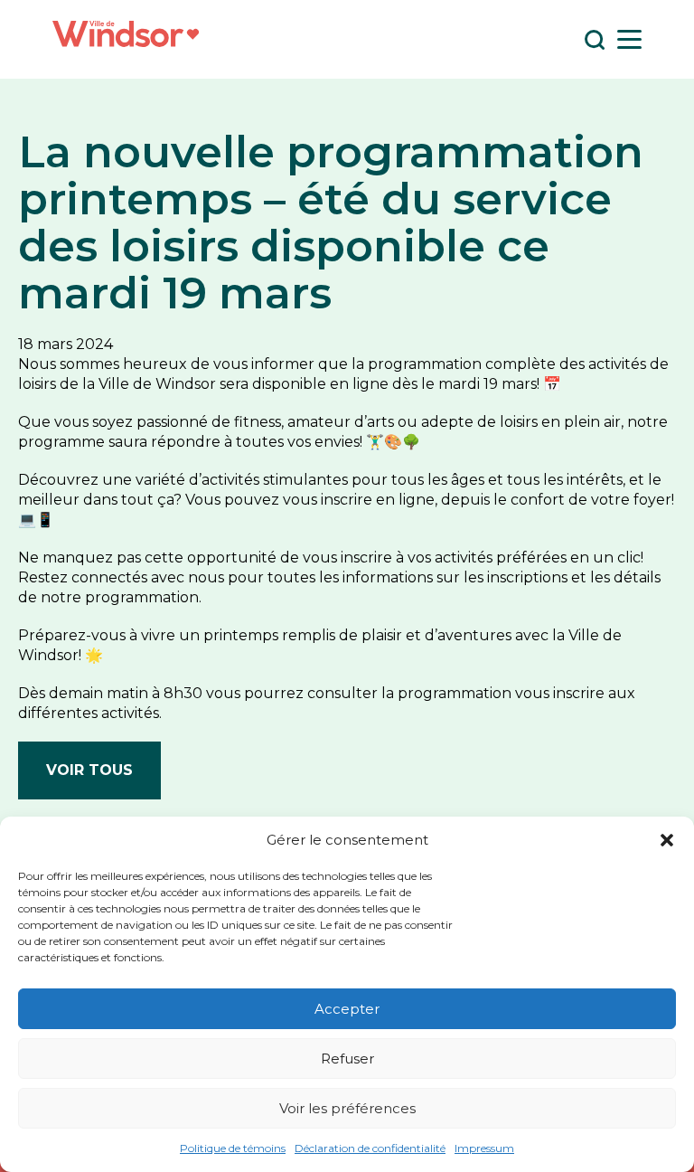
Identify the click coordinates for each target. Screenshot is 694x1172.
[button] (667, 840)
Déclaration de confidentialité (370, 1148)
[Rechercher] (594, 39)
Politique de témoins (233, 1148)
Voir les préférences (347, 1108)
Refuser (347, 1058)
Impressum (484, 1148)
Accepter (347, 1008)
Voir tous (89, 770)
